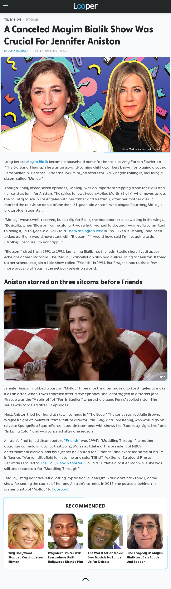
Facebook (60, 489)
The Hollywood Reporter (61, 463)
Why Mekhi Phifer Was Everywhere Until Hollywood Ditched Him (65, 557)
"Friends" (72, 440)
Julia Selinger (18, 51)
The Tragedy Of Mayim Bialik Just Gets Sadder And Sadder (145, 557)
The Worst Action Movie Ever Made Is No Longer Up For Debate (105, 557)
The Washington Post (85, 230)
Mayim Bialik (37, 161)
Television (12, 19)
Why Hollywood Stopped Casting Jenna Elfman (25, 557)
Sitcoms (32, 19)
